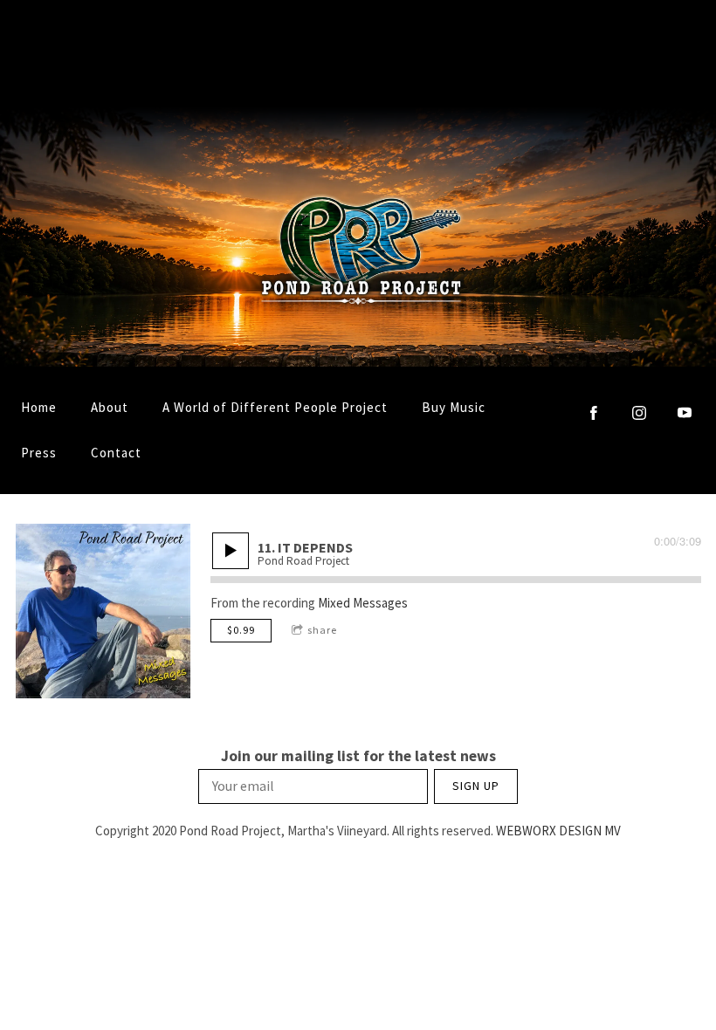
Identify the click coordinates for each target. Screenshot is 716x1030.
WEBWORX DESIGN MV (558, 830)
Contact (116, 452)
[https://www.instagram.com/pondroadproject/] (639, 413)
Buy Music (453, 407)
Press (39, 452)
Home (39, 407)
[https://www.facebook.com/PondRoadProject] (594, 413)
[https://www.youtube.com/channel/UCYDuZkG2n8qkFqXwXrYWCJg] (685, 413)
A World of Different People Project (275, 407)
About (109, 407)
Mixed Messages (363, 602)
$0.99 (241, 629)
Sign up (475, 785)
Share (322, 629)
